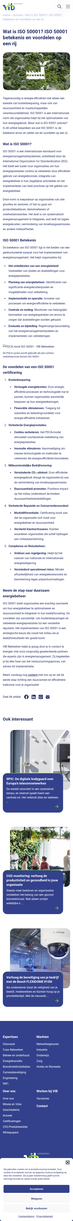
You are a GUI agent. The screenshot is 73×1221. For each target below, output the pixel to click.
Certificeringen (12, 1121)
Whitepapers (10, 1132)
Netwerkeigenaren (47, 1044)
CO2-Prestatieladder (15, 1126)
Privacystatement (44, 1216)
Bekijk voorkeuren (36, 1208)
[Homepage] (13, 6)
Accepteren (36, 1189)
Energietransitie (12, 1061)
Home (6, 15)
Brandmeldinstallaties (16, 1066)
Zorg (39, 1061)
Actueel (17, 15)
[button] (67, 1162)
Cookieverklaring (26, 1216)
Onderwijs (42, 1055)
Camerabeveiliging (14, 1072)
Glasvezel (9, 1044)
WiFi (5, 1083)
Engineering (10, 1078)
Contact (42, 1106)
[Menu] (68, 6)
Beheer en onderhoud (16, 1055)
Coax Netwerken (13, 1049)
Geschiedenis (11, 1110)
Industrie (41, 1049)
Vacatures (42, 1098)
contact (33, 675)
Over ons (8, 1098)
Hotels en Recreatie (48, 1066)
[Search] (59, 6)
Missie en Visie (12, 1104)
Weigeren (36, 1198)
